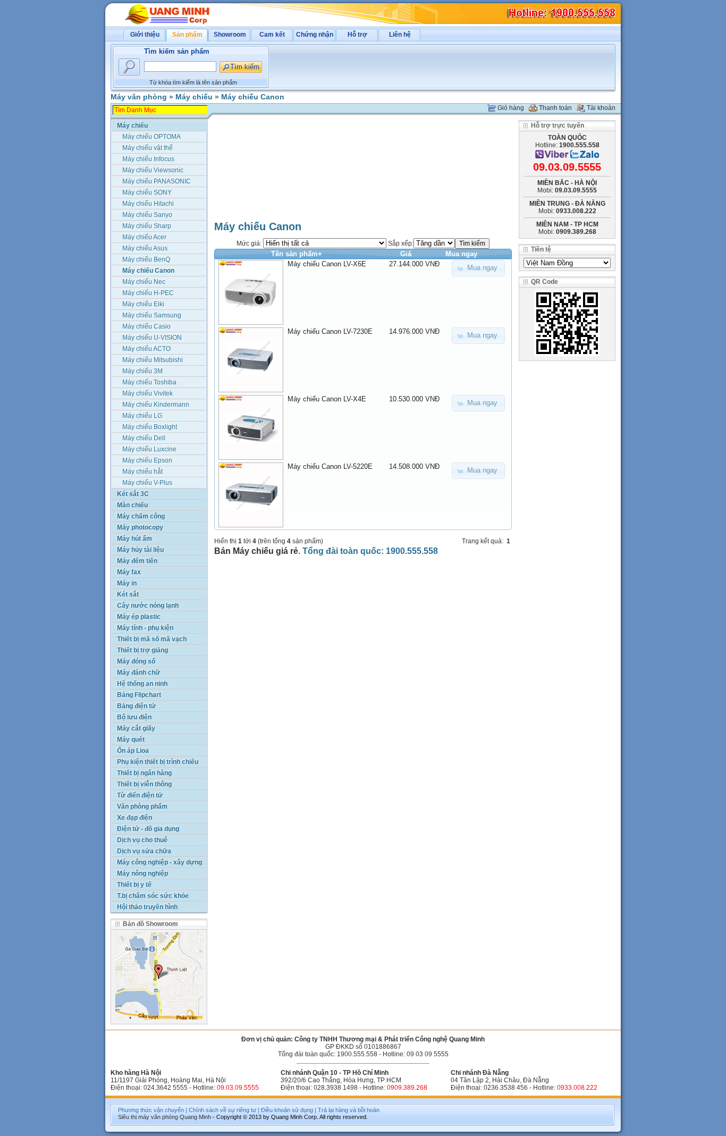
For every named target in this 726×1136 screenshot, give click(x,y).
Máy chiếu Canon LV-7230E (330, 331)
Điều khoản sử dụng (287, 1110)
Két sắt (128, 594)
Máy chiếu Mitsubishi (152, 360)
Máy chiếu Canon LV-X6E (327, 264)
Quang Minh (195, 1117)
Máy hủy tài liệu (140, 549)
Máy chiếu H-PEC (148, 293)
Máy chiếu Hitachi (148, 203)
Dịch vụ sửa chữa (144, 851)
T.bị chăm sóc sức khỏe (153, 895)
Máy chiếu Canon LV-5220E (330, 466)
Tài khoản (601, 108)
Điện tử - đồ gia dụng (148, 828)
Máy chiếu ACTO (146, 348)
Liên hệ (400, 34)
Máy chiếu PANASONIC (156, 181)
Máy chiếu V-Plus (147, 482)
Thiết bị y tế (134, 884)
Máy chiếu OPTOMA (151, 136)
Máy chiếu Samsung (151, 315)
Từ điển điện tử (140, 795)
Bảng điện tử (136, 706)
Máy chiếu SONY (147, 192)
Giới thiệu (144, 34)
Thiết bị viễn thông (144, 784)
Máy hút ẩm (134, 538)
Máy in (127, 583)
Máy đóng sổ (136, 661)
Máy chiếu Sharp (146, 226)
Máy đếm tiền (137, 561)
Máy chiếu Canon (252, 96)
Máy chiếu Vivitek (147, 393)
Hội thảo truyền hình (147, 907)
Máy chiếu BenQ (146, 259)
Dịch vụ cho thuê (142, 840)
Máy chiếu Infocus (148, 159)
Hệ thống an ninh (142, 683)
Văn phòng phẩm (142, 806)
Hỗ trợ (357, 34)
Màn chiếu (132, 505)
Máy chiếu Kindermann (155, 404)
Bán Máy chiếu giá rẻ (256, 551)
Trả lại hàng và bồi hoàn (348, 1110)
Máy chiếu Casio (146, 326)
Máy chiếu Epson (147, 460)
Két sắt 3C (133, 494)
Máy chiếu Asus (144, 248)
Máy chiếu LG (142, 415)
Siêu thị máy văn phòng (148, 1117)
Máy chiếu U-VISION (152, 337)
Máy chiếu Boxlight (149, 427)
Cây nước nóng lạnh (148, 605)
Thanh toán (555, 108)
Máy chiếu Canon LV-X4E (327, 399)
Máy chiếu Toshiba (149, 382)
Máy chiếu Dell (143, 438)
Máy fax (129, 572)
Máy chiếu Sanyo (147, 214)
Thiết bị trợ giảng (142, 650)
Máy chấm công (141, 516)
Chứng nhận (314, 34)
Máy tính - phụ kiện (145, 628)
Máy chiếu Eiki (143, 304)
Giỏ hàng (510, 108)
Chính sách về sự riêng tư (222, 1110)
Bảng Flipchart (139, 695)
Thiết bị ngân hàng (144, 773)
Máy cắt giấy (136, 728)
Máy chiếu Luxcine (149, 449)
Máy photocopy (140, 527)
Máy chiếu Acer (144, 237)
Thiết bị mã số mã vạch (152, 639)
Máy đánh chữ (138, 672)
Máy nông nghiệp (142, 873)
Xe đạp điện (134, 817)
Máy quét (131, 739)
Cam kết (272, 34)
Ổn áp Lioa (133, 750)
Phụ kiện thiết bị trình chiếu (157, 761)
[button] (478, 268)
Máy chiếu (194, 96)
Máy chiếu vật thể (147, 148)
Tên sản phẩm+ (296, 254)
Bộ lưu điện (134, 717)
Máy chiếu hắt (142, 471)
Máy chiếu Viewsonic (152, 170)
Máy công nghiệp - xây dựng (159, 862)
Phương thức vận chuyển (151, 1110)
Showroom (230, 34)
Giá (405, 254)
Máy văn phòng (139, 96)
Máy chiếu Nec (143, 281)
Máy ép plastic (139, 616)
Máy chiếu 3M (142, 371)
